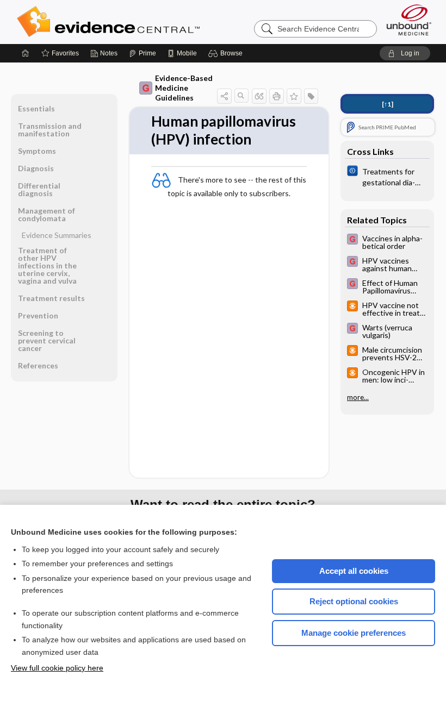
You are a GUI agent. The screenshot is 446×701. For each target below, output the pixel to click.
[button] (227, 53)
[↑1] (387, 104)
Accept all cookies (353, 570)
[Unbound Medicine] (409, 20)
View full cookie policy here (57, 668)
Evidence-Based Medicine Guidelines (184, 87)
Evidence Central (152, 21)
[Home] (25, 53)
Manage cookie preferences (353, 632)
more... (358, 397)
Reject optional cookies (353, 601)
